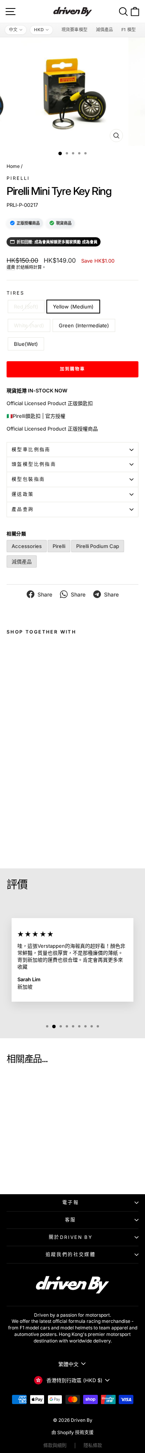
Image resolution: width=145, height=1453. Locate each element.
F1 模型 (128, 29)
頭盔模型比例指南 (34, 464)
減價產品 (104, 29)
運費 (11, 267)
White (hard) (29, 325)
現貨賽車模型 (74, 29)
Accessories (27, 546)
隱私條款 (93, 1445)
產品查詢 (23, 509)
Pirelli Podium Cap (97, 546)
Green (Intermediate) (84, 325)
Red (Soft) (26, 306)
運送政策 (23, 494)
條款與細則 (55, 1445)
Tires (15, 293)
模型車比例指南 (31, 449)
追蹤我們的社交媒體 (71, 1254)
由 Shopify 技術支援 (72, 1432)
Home (13, 166)
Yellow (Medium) (73, 306)
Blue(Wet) (26, 344)
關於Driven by (70, 1237)
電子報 (70, 1202)
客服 (70, 1220)
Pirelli (18, 178)
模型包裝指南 (28, 479)
